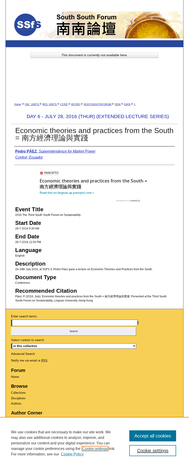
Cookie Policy (72, 454)
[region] (94, 443)
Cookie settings (95, 449)
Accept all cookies (152, 435)
